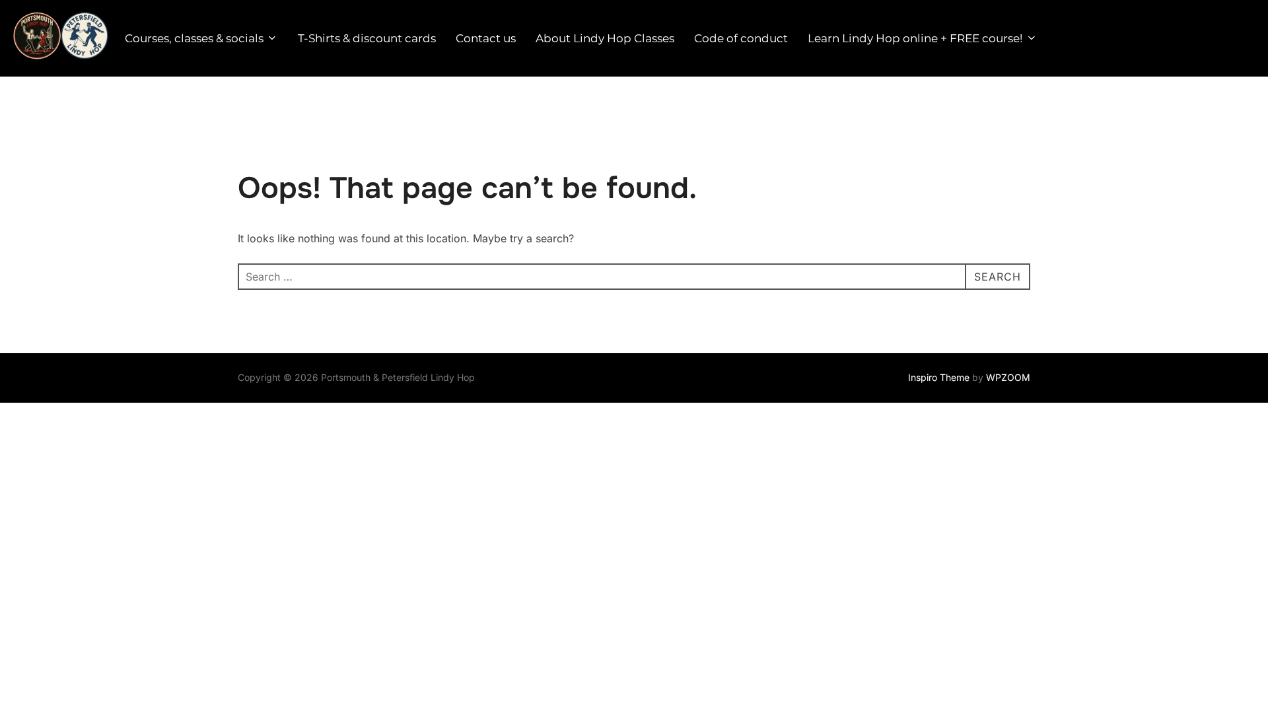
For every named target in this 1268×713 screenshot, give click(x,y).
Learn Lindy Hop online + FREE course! (915, 38)
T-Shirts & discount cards (367, 38)
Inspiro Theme (938, 377)
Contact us (486, 38)
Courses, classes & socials (194, 38)
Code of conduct (741, 38)
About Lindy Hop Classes (605, 38)
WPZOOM (1008, 377)
